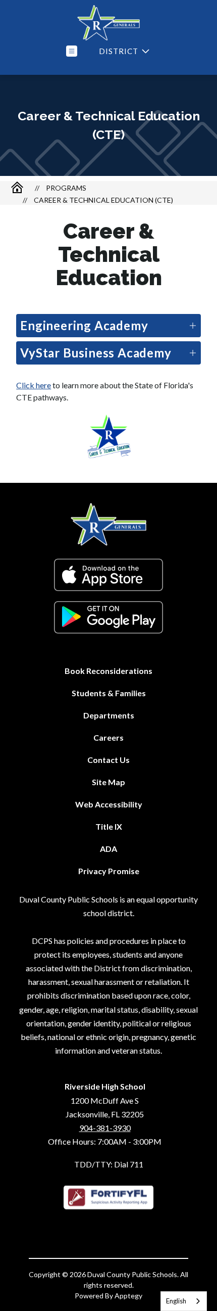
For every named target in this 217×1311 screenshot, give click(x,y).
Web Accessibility (108, 804)
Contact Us (108, 759)
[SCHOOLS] (123, 51)
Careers (108, 737)
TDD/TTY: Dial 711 (108, 1164)
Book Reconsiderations (108, 670)
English (176, 1301)
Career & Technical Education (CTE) (103, 200)
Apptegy (128, 1295)
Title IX (108, 826)
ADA (108, 848)
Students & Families (109, 693)
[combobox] (183, 1301)
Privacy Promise (108, 871)
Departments (108, 715)
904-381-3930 (105, 1128)
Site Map (108, 782)
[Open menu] (71, 51)
